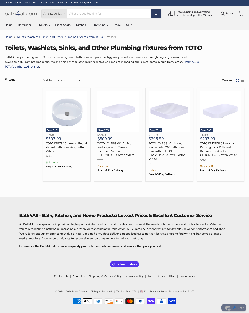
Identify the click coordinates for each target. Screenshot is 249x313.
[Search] (156, 13)
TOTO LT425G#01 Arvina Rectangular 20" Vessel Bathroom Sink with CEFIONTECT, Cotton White (115, 149)
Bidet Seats (63, 25)
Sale (129, 25)
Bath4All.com (79, 291)
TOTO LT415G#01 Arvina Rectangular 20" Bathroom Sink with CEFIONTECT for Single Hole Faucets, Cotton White (167, 151)
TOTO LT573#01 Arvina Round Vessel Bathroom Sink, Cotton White (66, 147)
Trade (117, 25)
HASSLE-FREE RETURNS (54, 2)
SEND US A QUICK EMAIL (85, 2)
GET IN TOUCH (13, 2)
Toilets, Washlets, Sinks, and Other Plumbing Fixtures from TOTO (60, 37)
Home (8, 25)
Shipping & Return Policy (105, 276)
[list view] (241, 80)
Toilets (43, 25)
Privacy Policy (134, 276)
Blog (172, 276)
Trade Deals (187, 276)
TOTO (49, 156)
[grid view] (236, 80)
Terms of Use (156, 276)
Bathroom (25, 25)
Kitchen (81, 25)
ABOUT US (30, 2)
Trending (100, 25)
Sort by (47, 80)
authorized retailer (27, 67)
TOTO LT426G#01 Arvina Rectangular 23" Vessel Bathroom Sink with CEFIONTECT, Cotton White (218, 149)
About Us (78, 276)
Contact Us (61, 276)
